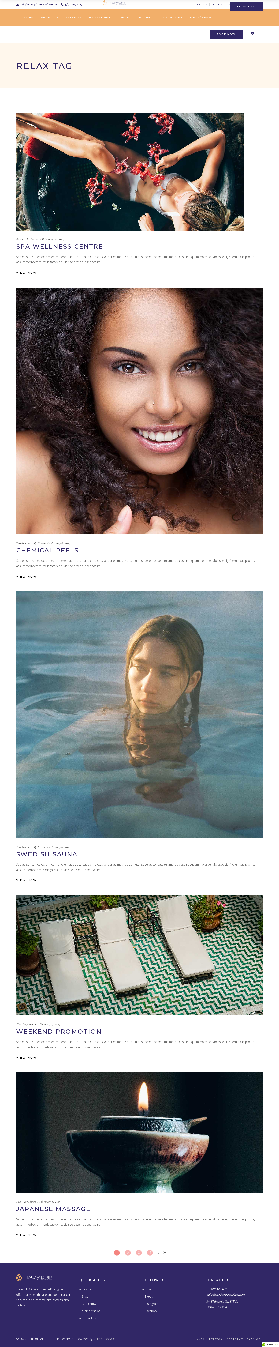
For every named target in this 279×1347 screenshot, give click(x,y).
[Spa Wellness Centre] (130, 172)
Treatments (23, 543)
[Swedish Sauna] (139, 714)
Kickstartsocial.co (105, 1339)
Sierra (35, 239)
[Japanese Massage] (139, 1132)
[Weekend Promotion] (139, 955)
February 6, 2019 (59, 543)
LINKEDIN (201, 4)
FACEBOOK (255, 1339)
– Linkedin (149, 1289)
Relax (19, 239)
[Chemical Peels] (139, 411)
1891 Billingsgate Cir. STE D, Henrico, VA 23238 (222, 1304)
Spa (18, 1024)
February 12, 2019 (53, 239)
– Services (86, 1289)
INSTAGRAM (235, 1339)
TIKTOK (217, 4)
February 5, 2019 (50, 1024)
